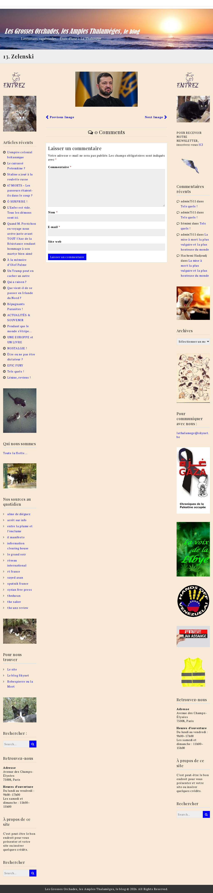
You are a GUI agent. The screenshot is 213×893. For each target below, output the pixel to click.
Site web (55, 241)
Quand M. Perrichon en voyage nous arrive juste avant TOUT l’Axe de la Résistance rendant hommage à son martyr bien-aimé (21, 239)
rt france (13, 571)
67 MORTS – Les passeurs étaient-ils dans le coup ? (20, 190)
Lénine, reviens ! (19, 377)
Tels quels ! (15, 371)
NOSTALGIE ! (17, 348)
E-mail (54, 227)
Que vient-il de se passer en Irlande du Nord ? (20, 293)
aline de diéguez (19, 514)
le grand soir (16, 554)
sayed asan (15, 577)
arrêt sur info (17, 520)
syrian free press (19, 590)
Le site (12, 669)
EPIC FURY (15, 365)
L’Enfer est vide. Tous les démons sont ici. (19, 212)
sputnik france (17, 583)
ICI (201, 145)
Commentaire (59, 167)
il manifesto (16, 537)
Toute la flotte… (15, 453)
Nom (53, 212)
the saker (14, 602)
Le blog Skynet (18, 675)
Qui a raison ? (17, 282)
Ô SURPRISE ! (17, 201)
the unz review (17, 608)
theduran (13, 596)
